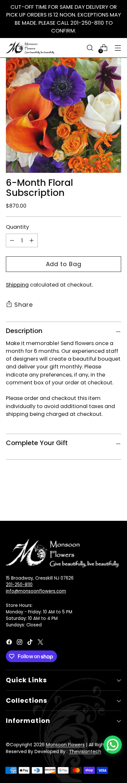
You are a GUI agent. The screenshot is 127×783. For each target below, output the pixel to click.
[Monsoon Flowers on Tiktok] (31, 643)
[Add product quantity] (31, 240)
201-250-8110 (19, 585)
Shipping (17, 285)
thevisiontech (85, 751)
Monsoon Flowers (65, 744)
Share (23, 305)
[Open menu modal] (117, 48)
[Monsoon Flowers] (30, 48)
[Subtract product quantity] (12, 240)
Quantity (17, 227)
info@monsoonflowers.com (36, 591)
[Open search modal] (89, 48)
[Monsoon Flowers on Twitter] (41, 643)
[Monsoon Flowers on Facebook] (10, 643)
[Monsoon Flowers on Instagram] (20, 643)
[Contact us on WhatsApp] (113, 745)
